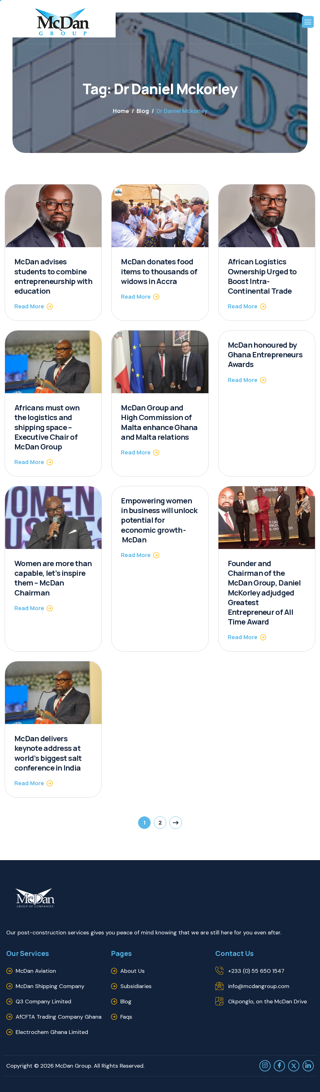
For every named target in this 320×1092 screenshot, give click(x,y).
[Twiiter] (293, 1065)
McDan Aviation (36, 971)
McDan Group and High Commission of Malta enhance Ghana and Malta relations (159, 422)
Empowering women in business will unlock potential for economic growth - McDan (159, 520)
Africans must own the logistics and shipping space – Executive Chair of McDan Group (47, 427)
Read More (29, 306)
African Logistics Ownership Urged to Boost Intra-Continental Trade (262, 276)
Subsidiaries (136, 986)
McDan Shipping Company (50, 986)
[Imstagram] (265, 1065)
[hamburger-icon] (308, 22)
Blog (126, 1001)
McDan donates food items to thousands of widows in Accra (159, 271)
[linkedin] (308, 1065)
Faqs (126, 1017)
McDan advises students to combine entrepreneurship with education (53, 276)
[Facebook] (279, 1065)
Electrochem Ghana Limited (52, 1032)
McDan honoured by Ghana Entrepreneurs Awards (265, 354)
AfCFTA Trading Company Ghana (59, 1017)
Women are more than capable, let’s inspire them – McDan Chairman (53, 578)
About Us (132, 971)
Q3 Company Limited (43, 1001)
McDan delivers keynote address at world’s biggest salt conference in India (48, 753)
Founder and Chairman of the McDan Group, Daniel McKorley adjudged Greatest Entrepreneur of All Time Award (264, 592)
